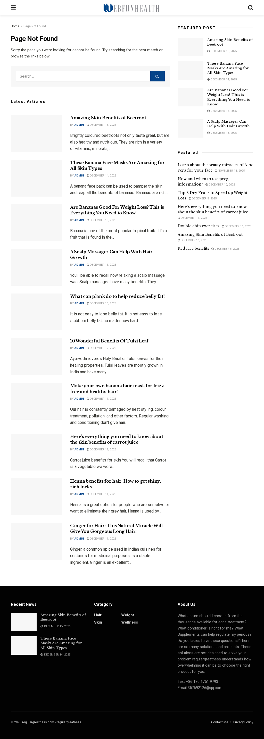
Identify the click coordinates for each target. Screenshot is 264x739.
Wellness (129, 622)
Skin (98, 622)
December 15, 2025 (102, 125)
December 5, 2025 (204, 198)
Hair (98, 615)
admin (79, 125)
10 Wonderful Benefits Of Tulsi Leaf (109, 340)
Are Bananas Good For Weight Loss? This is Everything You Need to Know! (228, 97)
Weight (127, 615)
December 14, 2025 (102, 175)
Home (15, 26)
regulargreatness (68, 722)
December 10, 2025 (221, 184)
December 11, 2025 (102, 398)
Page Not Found (34, 26)
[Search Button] (157, 76)
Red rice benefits (193, 248)
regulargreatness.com (38, 722)
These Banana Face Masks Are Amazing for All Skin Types (228, 68)
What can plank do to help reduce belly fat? (117, 296)
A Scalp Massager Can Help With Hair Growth (228, 123)
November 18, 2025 (231, 170)
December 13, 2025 (102, 220)
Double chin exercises (198, 226)
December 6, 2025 (226, 248)
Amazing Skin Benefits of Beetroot (108, 117)
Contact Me (219, 722)
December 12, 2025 (102, 348)
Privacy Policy (243, 722)
